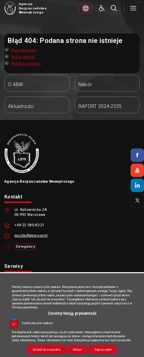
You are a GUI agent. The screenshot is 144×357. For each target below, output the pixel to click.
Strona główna (22, 57)
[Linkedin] (137, 185)
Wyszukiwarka (23, 50)
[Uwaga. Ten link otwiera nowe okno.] (85, 8)
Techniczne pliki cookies (37, 323)
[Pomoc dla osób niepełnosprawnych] (102, 8)
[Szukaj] (114, 8)
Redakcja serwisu (26, 63)
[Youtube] (137, 170)
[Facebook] (137, 155)
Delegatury (25, 246)
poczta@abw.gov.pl (31, 235)
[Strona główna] (10, 8)
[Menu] (133, 8)
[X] (137, 200)
